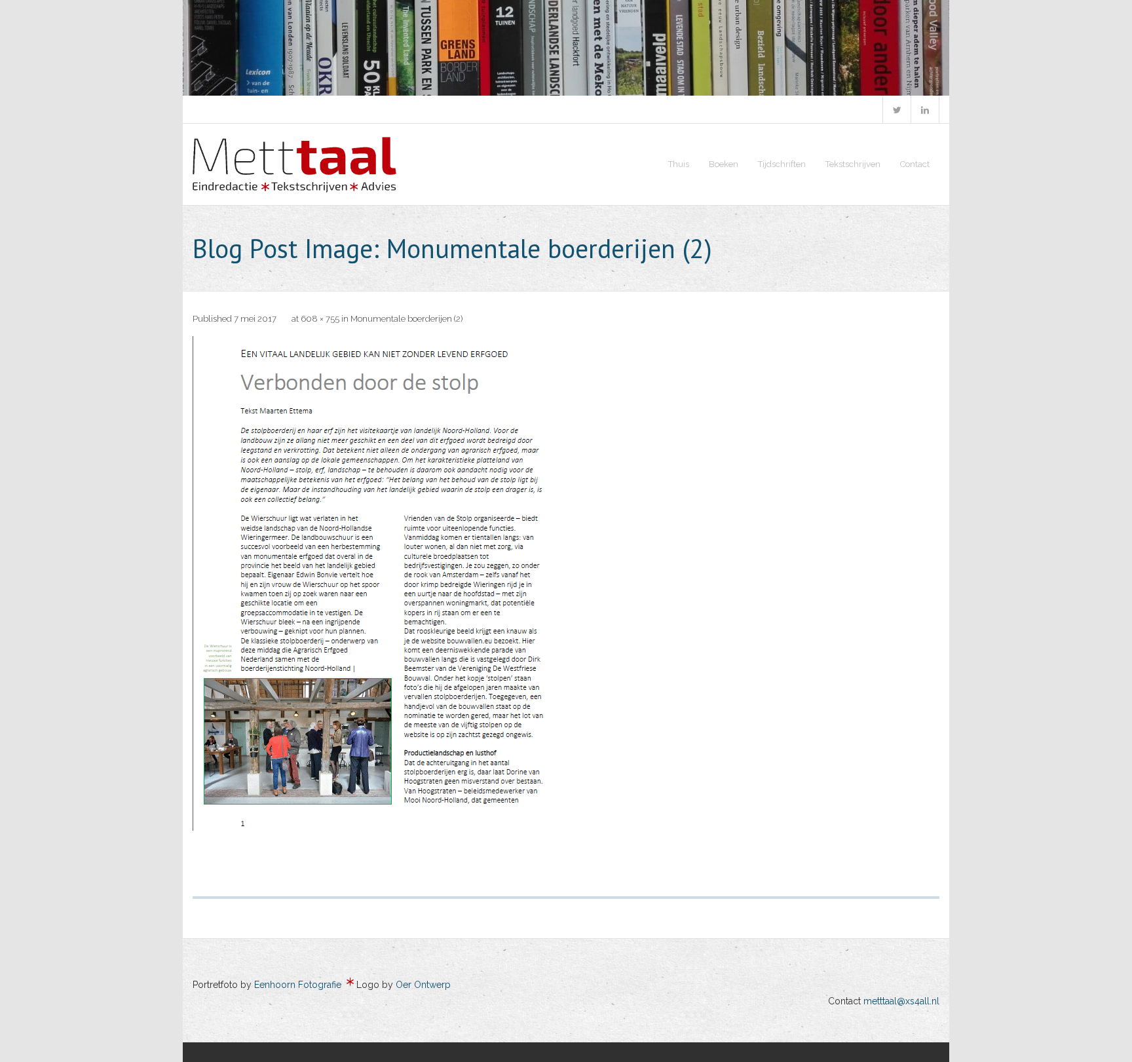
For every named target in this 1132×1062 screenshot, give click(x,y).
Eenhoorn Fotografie (297, 984)
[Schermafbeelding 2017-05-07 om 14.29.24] (392, 583)
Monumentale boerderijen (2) (406, 319)
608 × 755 (320, 319)
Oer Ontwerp (423, 984)
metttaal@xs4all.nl (901, 1001)
